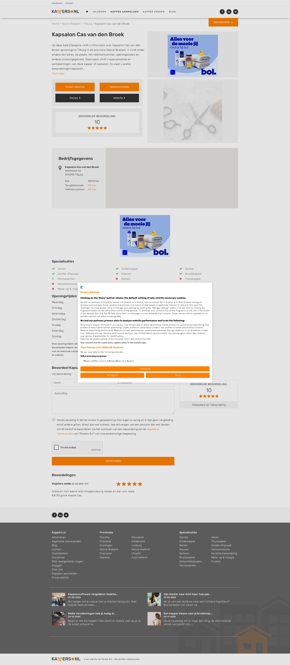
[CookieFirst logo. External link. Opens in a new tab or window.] (81, 287)
